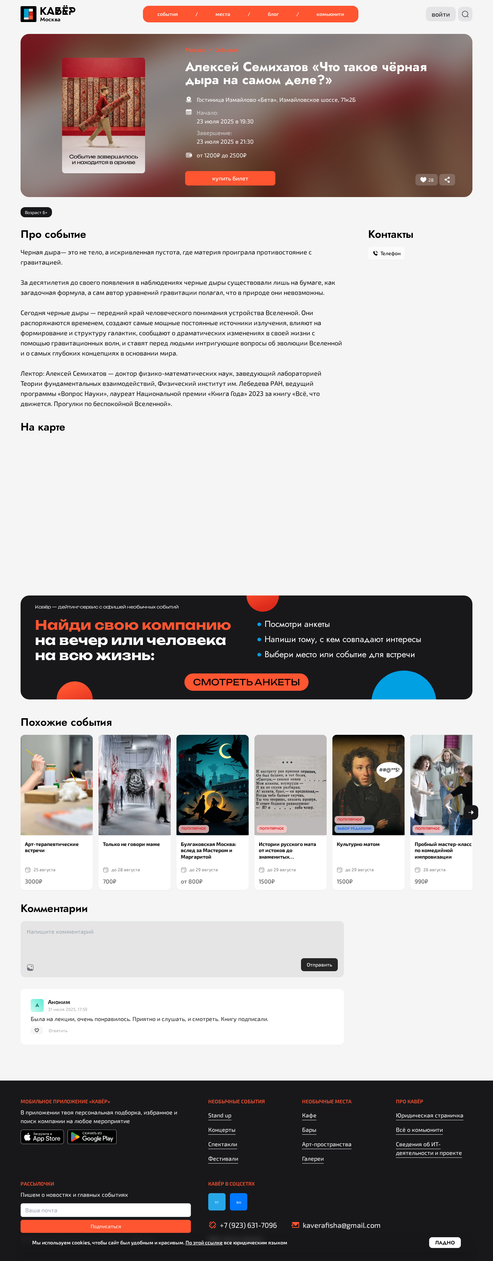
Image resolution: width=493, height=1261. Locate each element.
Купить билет (230, 178)
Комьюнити (330, 14)
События (167, 14)
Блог (273, 14)
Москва (50, 19)
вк (238, 1201)
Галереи (313, 1158)
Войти (441, 14)
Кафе (309, 1115)
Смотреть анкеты (246, 682)
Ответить (58, 1030)
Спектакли (222, 1143)
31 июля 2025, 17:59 (67, 1009)
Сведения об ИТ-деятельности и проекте (429, 1148)
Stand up (219, 1115)
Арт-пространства (327, 1143)
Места (222, 14)
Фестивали (223, 1158)
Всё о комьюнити (419, 1129)
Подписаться (106, 1226)
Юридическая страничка (429, 1115)
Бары (309, 1129)
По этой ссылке (204, 1242)
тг (217, 1201)
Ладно (445, 1242)
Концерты (222, 1129)
